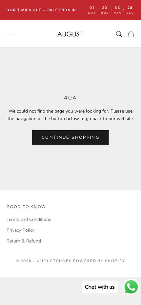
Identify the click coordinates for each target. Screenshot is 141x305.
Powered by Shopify (99, 261)
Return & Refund (24, 241)
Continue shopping (70, 137)
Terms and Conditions (29, 219)
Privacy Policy (20, 230)
